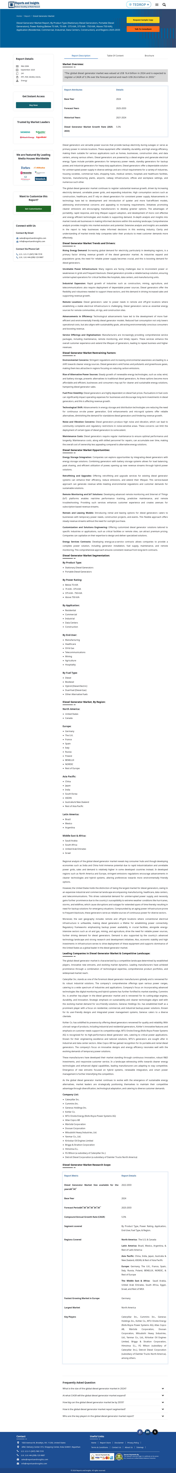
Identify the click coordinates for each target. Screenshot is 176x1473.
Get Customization (33, 209)
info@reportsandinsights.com (32, 241)
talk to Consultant (143, 29)
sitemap (140, 1447)
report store (105, 1442)
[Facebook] (139, 1431)
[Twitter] (155, 1431)
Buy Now (33, 105)
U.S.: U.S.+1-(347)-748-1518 (30, 254)
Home (19, 16)
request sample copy (143, 20)
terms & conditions (99, 1447)
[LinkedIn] (147, 1431)
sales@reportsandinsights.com (32, 238)
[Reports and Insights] (24, 4)
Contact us (116, 1447)
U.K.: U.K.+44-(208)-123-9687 (31, 257)
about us (129, 1447)
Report (27, 16)
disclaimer (119, 1442)
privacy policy (133, 1442)
